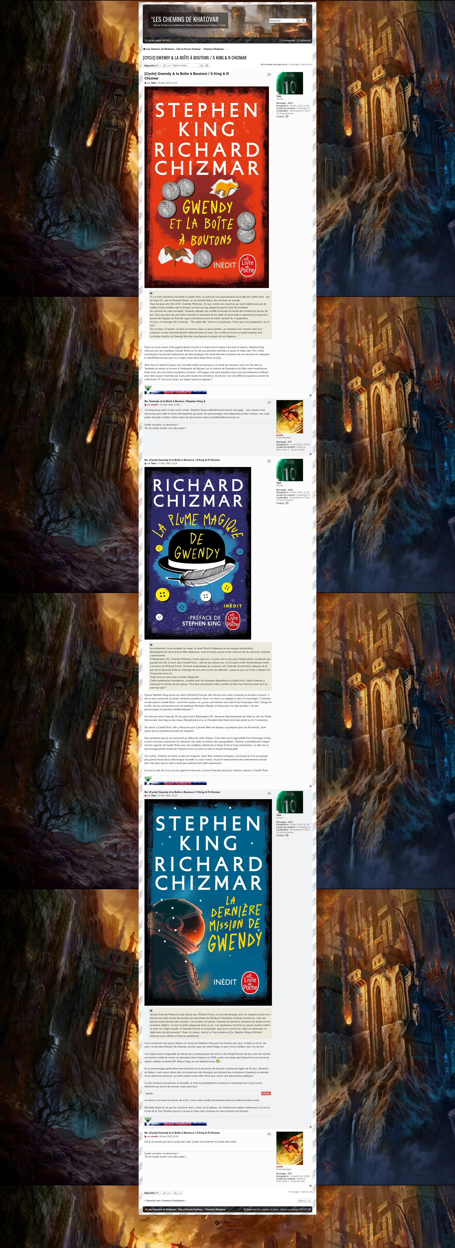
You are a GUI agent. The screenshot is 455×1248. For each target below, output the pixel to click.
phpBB (219, 1228)
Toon (278, 96)
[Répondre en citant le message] (269, 74)
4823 (290, 103)
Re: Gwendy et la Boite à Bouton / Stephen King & (174, 401)
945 (290, 442)
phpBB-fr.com (232, 1230)
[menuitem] (166, 40)
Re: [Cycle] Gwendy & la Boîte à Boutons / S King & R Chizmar (182, 459)
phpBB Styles (236, 1219)
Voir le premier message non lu (274, 64)
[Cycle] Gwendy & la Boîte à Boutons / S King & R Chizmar (195, 57)
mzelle (279, 435)
